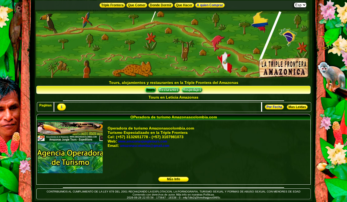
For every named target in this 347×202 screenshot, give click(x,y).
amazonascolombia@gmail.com (144, 146)
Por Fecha (274, 107)
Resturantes (168, 90)
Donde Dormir (161, 5)
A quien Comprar (210, 5)
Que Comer (137, 5)
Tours (150, 90)
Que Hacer (184, 5)
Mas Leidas (297, 107)
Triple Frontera (112, 5)
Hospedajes (192, 90)
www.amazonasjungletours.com (142, 141)
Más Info (173, 179)
